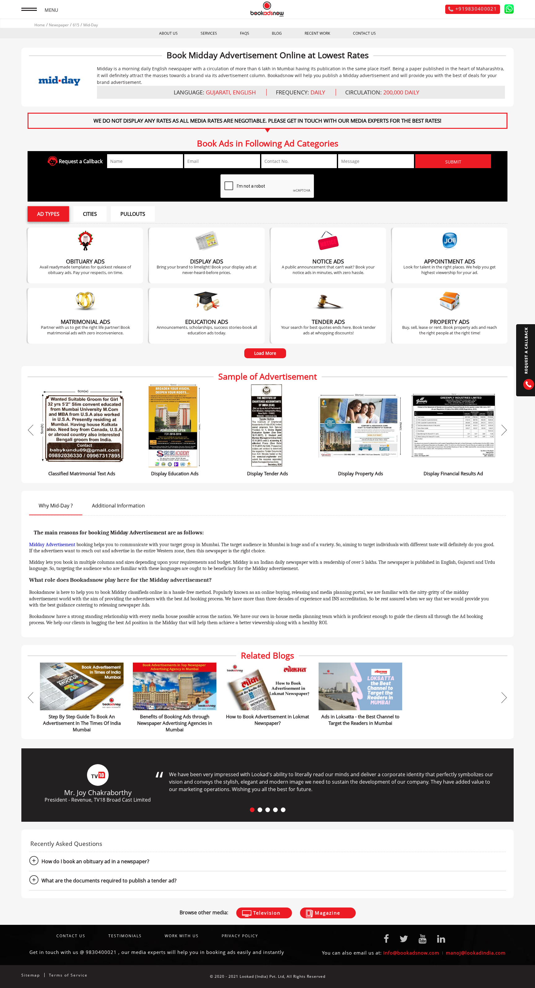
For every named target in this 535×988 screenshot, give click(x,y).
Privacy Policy (240, 935)
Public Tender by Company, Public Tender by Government (328, 316)
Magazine (326, 913)
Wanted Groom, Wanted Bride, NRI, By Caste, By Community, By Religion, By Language (85, 316)
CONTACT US (364, 33)
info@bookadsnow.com (411, 953)
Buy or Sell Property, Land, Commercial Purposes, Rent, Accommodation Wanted (449, 316)
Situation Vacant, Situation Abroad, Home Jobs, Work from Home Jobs (449, 255)
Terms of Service (68, 975)
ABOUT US (168, 33)
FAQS (244, 33)
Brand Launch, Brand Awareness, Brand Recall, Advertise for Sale (207, 255)
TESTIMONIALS (125, 935)
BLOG (277, 33)
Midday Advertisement (52, 544)
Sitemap (30, 975)
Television (266, 913)
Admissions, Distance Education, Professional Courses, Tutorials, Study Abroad (207, 316)
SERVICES (209, 33)
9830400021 (101, 952)
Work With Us (182, 935)
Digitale (506, 976)
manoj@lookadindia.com (476, 953)
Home (39, 25)
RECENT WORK (317, 33)
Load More (265, 353)
